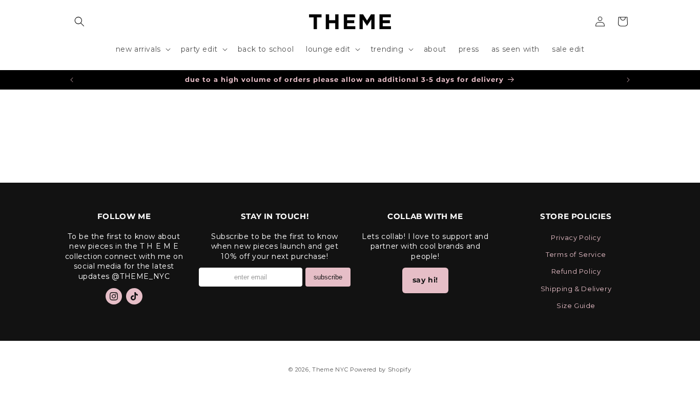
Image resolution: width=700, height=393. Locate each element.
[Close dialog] (491, 82)
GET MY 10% (350, 258)
